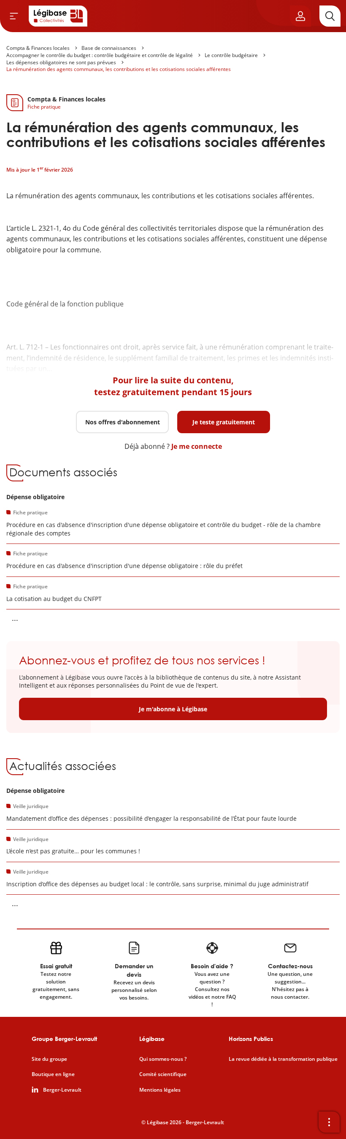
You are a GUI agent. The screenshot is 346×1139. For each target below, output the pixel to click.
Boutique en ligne (53, 1074)
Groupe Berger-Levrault (64, 1038)
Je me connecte (196, 446)
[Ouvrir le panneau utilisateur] (300, 16)
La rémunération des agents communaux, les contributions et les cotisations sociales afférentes (118, 69)
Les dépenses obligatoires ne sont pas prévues (61, 62)
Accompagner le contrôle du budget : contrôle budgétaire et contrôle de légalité (99, 55)
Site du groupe (49, 1059)
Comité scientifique (163, 1074)
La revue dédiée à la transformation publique (283, 1059)
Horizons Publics (251, 1038)
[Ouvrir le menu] (13, 16)
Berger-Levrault (62, 1090)
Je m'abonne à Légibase (173, 709)
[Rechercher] (330, 16)
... (15, 618)
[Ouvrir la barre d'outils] (329, 1122)
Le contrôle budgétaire (231, 55)
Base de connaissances (108, 48)
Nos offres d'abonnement (122, 422)
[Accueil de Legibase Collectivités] (58, 16)
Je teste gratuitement (223, 422)
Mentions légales (160, 1090)
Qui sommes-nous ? (163, 1059)
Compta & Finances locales (38, 48)
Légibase (152, 1038)
